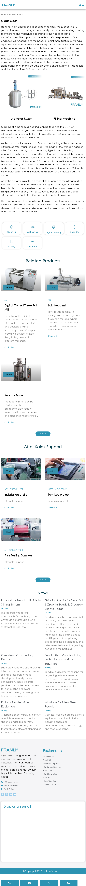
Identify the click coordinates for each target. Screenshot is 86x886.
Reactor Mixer (13, 395)
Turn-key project (59, 494)
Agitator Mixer (21, 118)
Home (4, 14)
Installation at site (15, 494)
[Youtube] (14, 794)
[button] (83, 5)
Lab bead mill (57, 305)
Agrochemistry (53, 232)
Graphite (74, 232)
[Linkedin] (2, 794)
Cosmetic (33, 246)
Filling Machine (64, 118)
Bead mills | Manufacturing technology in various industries (63, 659)
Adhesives (32, 232)
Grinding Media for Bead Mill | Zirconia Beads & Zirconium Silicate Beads (64, 604)
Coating (11, 232)
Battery (11, 246)
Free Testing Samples (18, 555)
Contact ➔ (9, 347)
